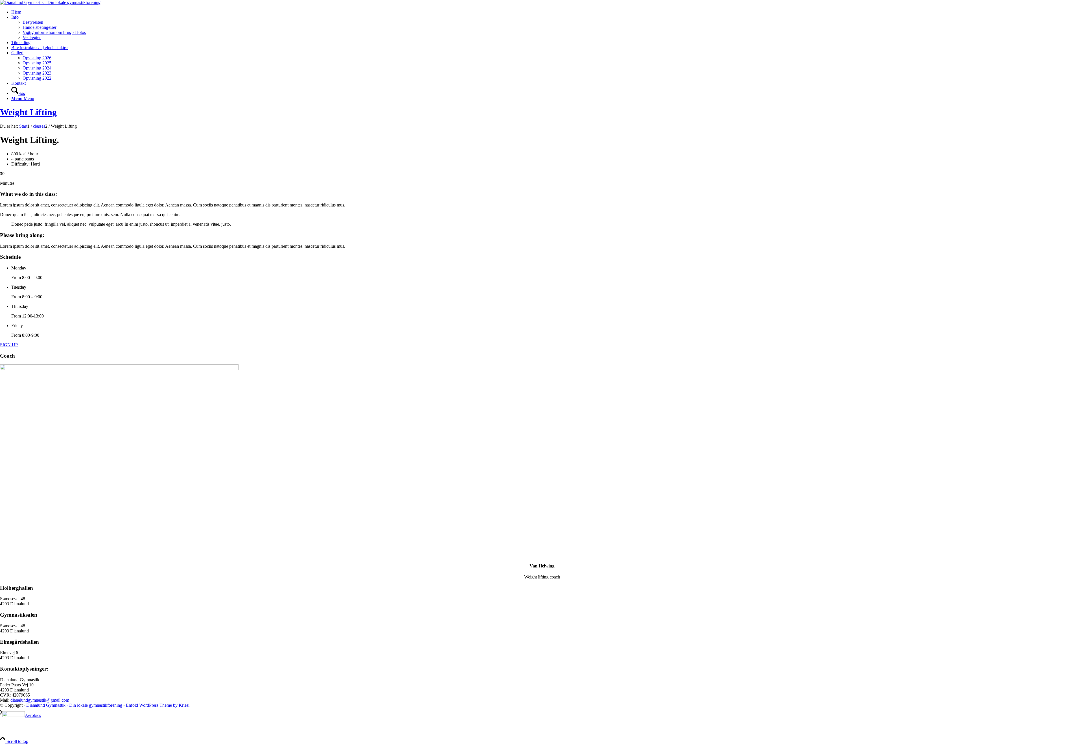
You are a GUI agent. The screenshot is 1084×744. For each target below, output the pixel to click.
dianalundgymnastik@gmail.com (39, 700)
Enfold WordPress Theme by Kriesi (157, 705)
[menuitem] (547, 12)
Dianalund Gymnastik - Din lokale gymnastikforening (74, 705)
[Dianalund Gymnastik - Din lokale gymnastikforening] (50, 2)
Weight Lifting (28, 112)
